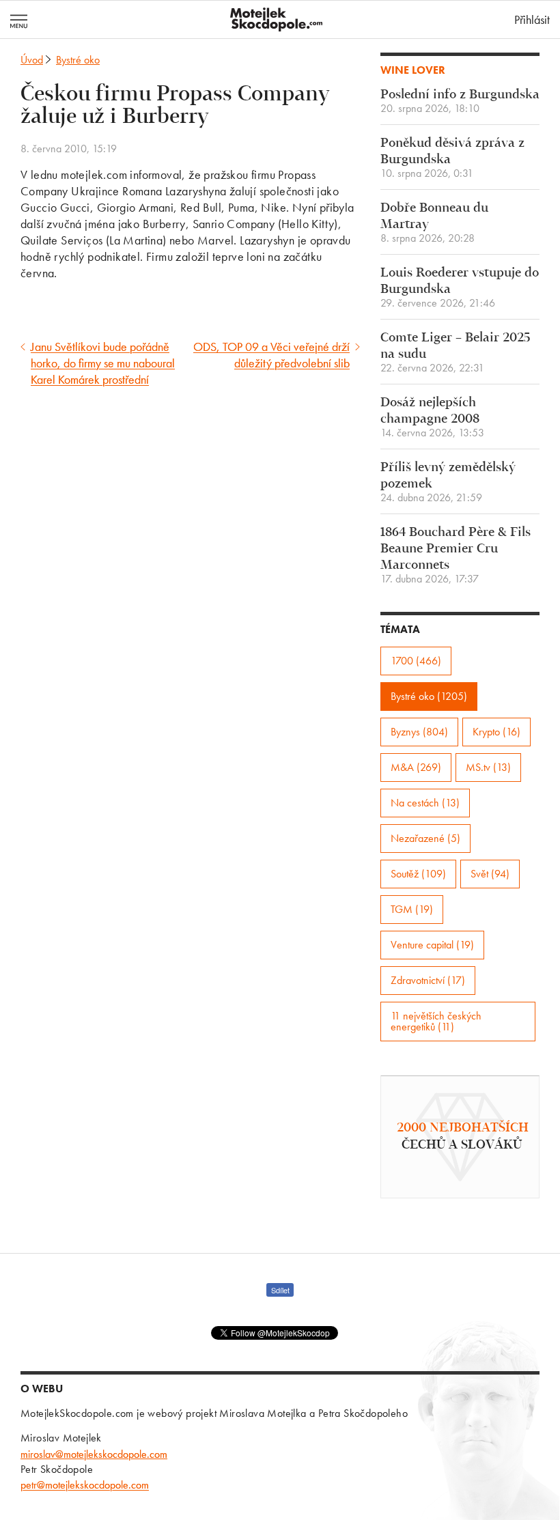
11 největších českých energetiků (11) (436, 1021)
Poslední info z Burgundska (460, 101)
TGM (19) (412, 909)
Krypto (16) (496, 731)
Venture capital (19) (432, 945)
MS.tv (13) (488, 767)
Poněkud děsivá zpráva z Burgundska (452, 158)
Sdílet (280, 1289)
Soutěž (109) (418, 874)
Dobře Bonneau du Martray (434, 223)
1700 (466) (416, 660)
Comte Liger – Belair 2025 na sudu (455, 353)
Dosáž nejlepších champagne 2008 (432, 417)
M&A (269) (416, 767)
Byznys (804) (419, 731)
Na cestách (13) (425, 803)
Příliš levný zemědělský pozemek (448, 482)
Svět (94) (490, 874)
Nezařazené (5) (425, 838)
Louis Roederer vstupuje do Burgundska (459, 288)
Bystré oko (78, 60)
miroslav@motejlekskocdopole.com (93, 1454)
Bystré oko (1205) (429, 696)
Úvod (31, 60)
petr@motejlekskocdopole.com (84, 1485)
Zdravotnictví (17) (428, 980)
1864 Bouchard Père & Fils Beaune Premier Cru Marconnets (455, 555)
